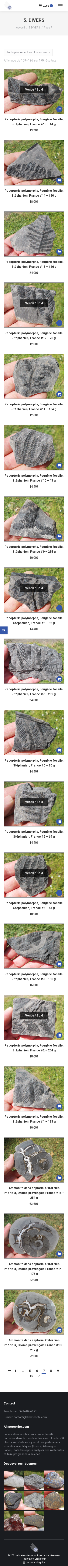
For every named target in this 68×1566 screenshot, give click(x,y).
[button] (59, 181)
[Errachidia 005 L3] (14, 1521)
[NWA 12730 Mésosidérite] (54, 1481)
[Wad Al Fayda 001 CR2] (34, 1521)
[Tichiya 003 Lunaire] (34, 1481)
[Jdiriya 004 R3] (54, 1501)
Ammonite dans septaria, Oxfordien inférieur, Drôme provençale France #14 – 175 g (34, 1269)
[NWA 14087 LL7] (34, 1501)
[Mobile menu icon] (60, 5)
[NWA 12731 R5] (14, 1501)
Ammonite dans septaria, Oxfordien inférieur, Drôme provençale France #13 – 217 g (34, 1345)
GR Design (40, 1558)
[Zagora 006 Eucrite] (14, 1481)
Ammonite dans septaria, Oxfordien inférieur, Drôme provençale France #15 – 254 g (34, 1193)
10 (31, 1376)
